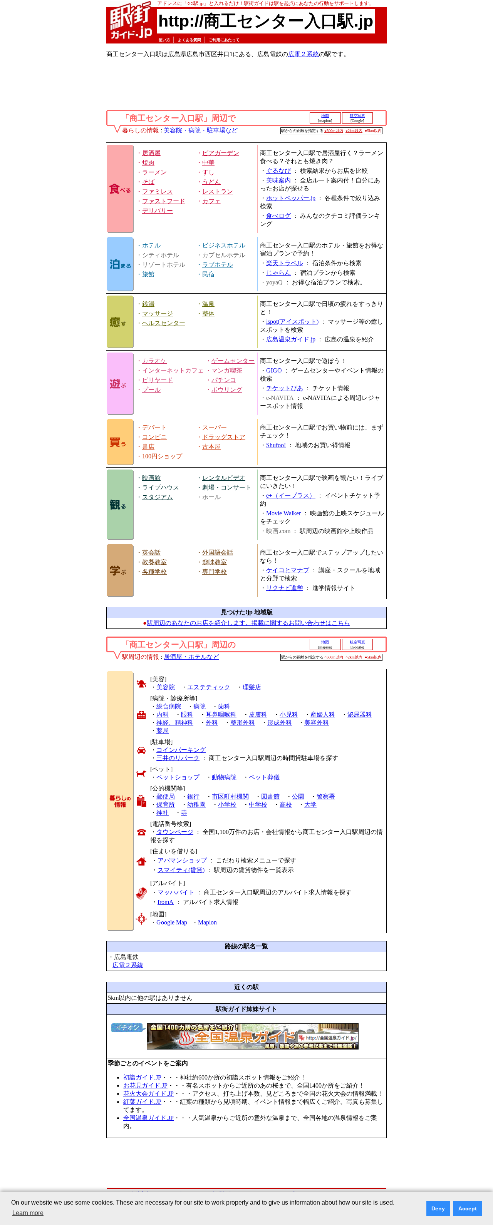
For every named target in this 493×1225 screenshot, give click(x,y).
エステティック (208, 687)
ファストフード (163, 201)
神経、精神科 (174, 722)
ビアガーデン (220, 153)
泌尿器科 (359, 714)
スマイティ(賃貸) (181, 870)
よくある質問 (189, 40)
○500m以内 (333, 131)
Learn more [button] (28, 1213)
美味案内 (278, 180)
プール (151, 389)
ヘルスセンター (163, 323)
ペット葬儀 (264, 777)
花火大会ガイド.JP (148, 1093)
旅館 (148, 274)
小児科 (289, 714)
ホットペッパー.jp (290, 198)
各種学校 (154, 571)
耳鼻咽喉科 (221, 714)
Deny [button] (438, 1208)
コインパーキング (181, 750)
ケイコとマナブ (287, 570)
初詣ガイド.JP (142, 1077)
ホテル (151, 245)
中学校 (258, 804)
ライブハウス (160, 487)
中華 (208, 162)
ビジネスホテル (223, 245)
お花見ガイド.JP (145, 1085)
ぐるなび (278, 170)
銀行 (193, 796)
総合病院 (168, 706)
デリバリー (157, 210)
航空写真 (357, 116)
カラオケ (154, 361)
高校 (286, 804)
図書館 (270, 796)
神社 (162, 812)
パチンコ (223, 380)
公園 (298, 796)
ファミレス (157, 191)
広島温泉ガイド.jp (290, 339)
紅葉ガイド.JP (142, 1101)
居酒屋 (151, 153)
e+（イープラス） (290, 495)
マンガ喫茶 (226, 370)
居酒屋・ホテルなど (191, 656)
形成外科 (279, 722)
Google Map (171, 922)
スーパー (214, 427)
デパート (154, 427)
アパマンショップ (182, 860)
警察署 (326, 796)
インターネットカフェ (173, 370)
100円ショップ (162, 456)
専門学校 (214, 571)
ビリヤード (157, 380)
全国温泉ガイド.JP (148, 1118)
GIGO (274, 370)
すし (208, 172)
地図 (325, 116)
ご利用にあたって (224, 40)
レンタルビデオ (223, 478)
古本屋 (211, 446)
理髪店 (252, 687)
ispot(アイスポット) (292, 321)
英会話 (151, 552)
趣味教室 (214, 562)
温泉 (208, 304)
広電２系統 (303, 54)
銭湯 (148, 304)
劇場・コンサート (227, 487)
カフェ (211, 201)
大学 (310, 804)
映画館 (151, 478)
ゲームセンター (233, 361)
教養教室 (154, 562)
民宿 (208, 274)
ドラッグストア (223, 437)
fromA (166, 902)
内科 (162, 714)
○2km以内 (353, 131)
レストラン (217, 191)
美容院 (165, 687)
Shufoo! (276, 445)
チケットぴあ (284, 388)
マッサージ (157, 313)
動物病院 (224, 777)
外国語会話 (217, 552)
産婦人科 (322, 714)
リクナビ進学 (284, 588)
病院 (199, 706)
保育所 (165, 804)
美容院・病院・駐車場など (201, 130)
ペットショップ (178, 777)
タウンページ (174, 832)
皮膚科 (258, 714)
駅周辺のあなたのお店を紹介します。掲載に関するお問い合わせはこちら (248, 623)
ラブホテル (217, 264)
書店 (148, 446)
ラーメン (154, 172)
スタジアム (157, 497)
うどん (211, 182)
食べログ (278, 215)
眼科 (187, 714)
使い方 (164, 40)
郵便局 (165, 796)
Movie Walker (283, 513)
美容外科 (316, 722)
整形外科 (242, 722)
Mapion (207, 922)
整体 (208, 313)
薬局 (162, 730)
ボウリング (226, 389)
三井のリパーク (178, 758)
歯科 (224, 706)
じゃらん (278, 272)
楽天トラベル (284, 263)
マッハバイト (176, 892)
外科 (212, 722)
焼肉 (148, 162)
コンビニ (154, 437)
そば (148, 182)
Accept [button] (467, 1208)
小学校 (227, 804)
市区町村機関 (230, 796)
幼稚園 (196, 804)
